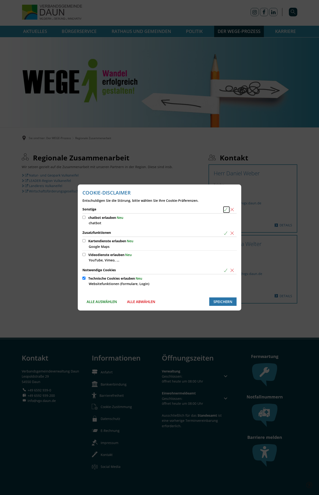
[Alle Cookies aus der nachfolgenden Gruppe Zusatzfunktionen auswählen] (226, 233)
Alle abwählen (141, 301)
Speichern (222, 301)
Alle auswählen (102, 301)
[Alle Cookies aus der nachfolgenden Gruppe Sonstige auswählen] (226, 210)
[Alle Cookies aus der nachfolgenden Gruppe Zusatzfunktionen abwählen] (233, 233)
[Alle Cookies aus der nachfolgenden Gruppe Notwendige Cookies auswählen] (226, 270)
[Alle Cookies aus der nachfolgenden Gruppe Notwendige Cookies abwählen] (233, 270)
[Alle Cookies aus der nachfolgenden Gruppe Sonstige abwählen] (233, 210)
